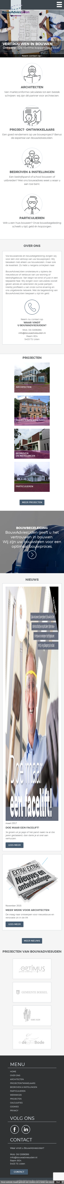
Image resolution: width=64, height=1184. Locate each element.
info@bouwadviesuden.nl (32, 333)
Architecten (17, 1079)
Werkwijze (16, 1095)
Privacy (14, 1110)
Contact (19, 1171)
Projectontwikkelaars (22, 1083)
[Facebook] (14, 1129)
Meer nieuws (32, 940)
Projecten (16, 1099)
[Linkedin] (25, 1129)
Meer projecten (32, 502)
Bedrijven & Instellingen (23, 1087)
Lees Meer (14, 845)
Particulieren (17, 1091)
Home (13, 1071)
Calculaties (16, 1103)
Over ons (15, 1075)
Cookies (14, 1106)
